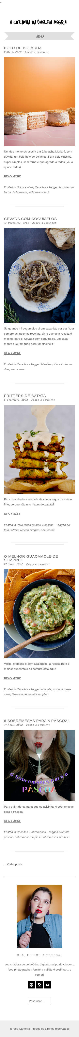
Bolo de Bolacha (23, 48)
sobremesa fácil (39, 192)
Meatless (47, 364)
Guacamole (19, 694)
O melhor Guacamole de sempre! (31, 558)
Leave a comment (36, 51)
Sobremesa (20, 192)
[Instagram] (39, 984)
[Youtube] (47, 984)
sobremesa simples (27, 837)
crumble (64, 832)
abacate (46, 689)
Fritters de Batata (25, 396)
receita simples (30, 530)
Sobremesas (38, 832)
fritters (15, 530)
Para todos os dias (29, 524)
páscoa (8, 837)
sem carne (18, 369)
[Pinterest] (31, 984)
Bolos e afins (25, 187)
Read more (12, 176)
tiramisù (64, 837)
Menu (39, 36)
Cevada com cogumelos (30, 219)
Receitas (40, 187)
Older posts (13, 864)
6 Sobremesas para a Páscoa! (36, 721)
